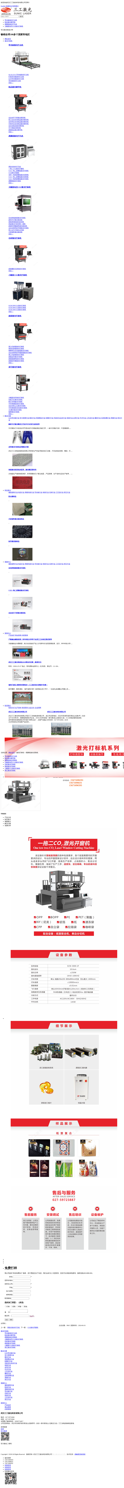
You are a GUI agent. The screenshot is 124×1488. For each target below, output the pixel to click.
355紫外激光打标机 (15, 410)
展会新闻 (18, 635)
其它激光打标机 (10, 770)
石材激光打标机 (10, 764)
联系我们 (15, 6)
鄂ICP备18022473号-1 (59, 1454)
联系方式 (12, 707)
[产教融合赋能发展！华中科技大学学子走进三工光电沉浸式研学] (22, 658)
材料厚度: (9, 1294)
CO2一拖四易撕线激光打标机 (19, 179)
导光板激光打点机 (11, 20)
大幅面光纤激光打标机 (16, 397)
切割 (14, 1306)
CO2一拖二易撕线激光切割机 (19, 177)
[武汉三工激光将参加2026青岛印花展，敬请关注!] (22, 681)
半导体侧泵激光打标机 (16, 404)
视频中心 (4, 1383)
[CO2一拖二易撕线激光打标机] (22, 609)
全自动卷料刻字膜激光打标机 (19, 228)
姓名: (9, 1277)
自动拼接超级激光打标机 (17, 218)
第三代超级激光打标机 (16, 355)
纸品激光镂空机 (10, 22)
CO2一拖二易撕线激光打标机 (19, 171)
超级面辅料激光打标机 (16, 359)
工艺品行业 (90, 418)
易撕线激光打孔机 (11, 24)
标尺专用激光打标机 (15, 401)
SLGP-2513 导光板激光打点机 (19, 74)
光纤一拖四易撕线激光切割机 (19, 175)
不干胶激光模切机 (15, 128)
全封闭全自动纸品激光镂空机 (19, 122)
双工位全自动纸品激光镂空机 (19, 120)
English (3, 6)
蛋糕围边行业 (40, 418)
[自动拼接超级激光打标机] (22, 586)
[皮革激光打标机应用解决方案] (22, 466)
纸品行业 (21, 492)
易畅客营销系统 (80, 1454)
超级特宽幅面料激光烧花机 (18, 226)
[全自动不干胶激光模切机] (22, 631)
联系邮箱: (8, 1298)
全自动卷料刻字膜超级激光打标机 (20, 352)
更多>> (11, 83)
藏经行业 (98, 418)
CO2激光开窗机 (14, 173)
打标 (8, 1306)
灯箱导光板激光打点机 (16, 77)
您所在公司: (9, 1284)
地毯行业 (70, 418)
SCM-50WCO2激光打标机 (17, 305)
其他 (25, 1306)
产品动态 (12, 635)
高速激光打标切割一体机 (17, 224)
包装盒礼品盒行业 (60, 418)
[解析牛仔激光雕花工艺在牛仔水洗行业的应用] (22, 443)
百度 (2, 1429)
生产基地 (18, 707)
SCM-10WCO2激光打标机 (17, 309)
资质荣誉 (25, 707)
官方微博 (4, 1431)
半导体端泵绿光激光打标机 (18, 408)
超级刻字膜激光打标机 (16, 361)
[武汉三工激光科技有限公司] (16, 14)
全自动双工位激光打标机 (17, 406)
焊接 (19, 1306)
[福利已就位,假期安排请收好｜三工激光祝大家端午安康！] (22, 704)
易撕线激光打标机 (15, 181)
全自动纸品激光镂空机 (16, 126)
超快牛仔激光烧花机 (15, 220)
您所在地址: (9, 1280)
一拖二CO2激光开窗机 (16, 169)
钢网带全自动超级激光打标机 (19, 350)
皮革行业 (76, 418)
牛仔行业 (83, 418)
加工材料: (9, 1291)
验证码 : (8, 1316)
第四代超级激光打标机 (16, 348)
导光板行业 (38, 492)
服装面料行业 (13, 492)
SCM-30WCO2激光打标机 (17, 307)
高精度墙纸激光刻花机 (16, 222)
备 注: (7, 1312)
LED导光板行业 (14, 418)
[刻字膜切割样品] (22, 560)
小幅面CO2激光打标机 (12, 768)
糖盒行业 (32, 418)
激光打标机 (5, 1331)
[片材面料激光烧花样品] (22, 537)
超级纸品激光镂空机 (15, 130)
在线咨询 (8, 1465)
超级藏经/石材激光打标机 (17, 269)
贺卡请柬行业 (24, 418)
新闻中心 (4, 1403)
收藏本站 (9, 6)
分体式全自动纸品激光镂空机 (19, 124)
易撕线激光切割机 (11, 760)
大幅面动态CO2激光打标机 (14, 26)
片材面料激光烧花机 (15, 232)
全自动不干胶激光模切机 (17, 117)
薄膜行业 (114, 418)
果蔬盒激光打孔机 (15, 166)
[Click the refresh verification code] (32, 1316)
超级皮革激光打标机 (15, 357)
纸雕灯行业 (49, 418)
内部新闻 (25, 635)
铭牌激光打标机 (14, 412)
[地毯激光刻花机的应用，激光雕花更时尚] (22, 488)
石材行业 (52, 492)
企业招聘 (38, 707)
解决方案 (4, 1351)
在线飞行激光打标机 (15, 399)
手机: (9, 1287)
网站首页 (8, 39)
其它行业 (67, 492)
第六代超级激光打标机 (16, 346)
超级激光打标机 (10, 766)
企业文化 (31, 707)
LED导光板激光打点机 (16, 79)
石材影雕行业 (105, 418)
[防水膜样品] (22, 515)
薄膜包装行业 (29, 492)
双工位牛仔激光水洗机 (16, 230)
